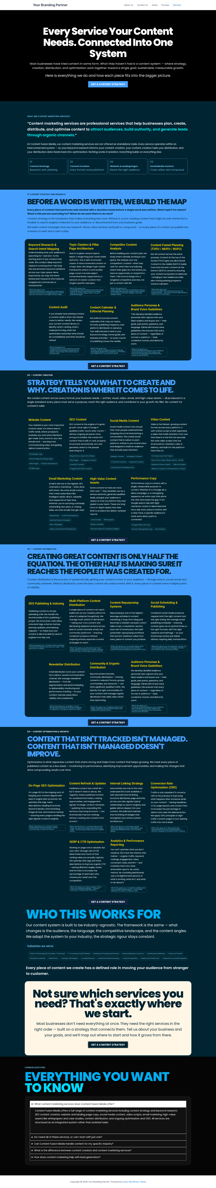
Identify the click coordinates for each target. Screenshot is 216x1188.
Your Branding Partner (50, 5)
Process (165, 5)
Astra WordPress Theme (134, 1181)
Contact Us (142, 5)
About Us (128, 5)
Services (177, 5)
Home (155, 5)
